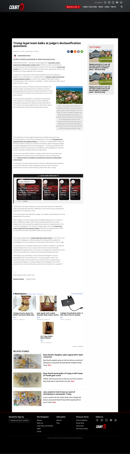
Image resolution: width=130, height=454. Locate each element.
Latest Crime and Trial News (45, 426)
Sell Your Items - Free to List (35, 294)
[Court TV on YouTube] (117, 3)
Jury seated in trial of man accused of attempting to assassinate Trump (59, 393)
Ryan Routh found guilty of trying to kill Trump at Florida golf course (63, 375)
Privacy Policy (80, 423)
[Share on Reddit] (75, 51)
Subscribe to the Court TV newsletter (19, 420)
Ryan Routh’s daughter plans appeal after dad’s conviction (63, 356)
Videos (100, 7)
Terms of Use (80, 426)
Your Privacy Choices (82, 429)
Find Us (113, 7)
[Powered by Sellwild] (80, 346)
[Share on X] (71, 51)
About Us (59, 420)
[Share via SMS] (81, 51)
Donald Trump (30, 279)
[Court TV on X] (113, 3)
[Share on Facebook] (68, 51)
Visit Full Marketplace (77, 293)
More (49, 365)
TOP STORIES (94, 47)
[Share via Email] (78, 51)
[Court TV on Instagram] (109, 3)
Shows (107, 7)
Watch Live (72, 7)
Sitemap (39, 420)
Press (58, 423)
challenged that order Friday (41, 238)
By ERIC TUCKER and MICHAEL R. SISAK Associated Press (34, 59)
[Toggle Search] (121, 7)
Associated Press (24, 55)
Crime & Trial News (90, 7)
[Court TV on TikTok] (121, 3)
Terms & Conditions (81, 420)
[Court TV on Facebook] (105, 3)
